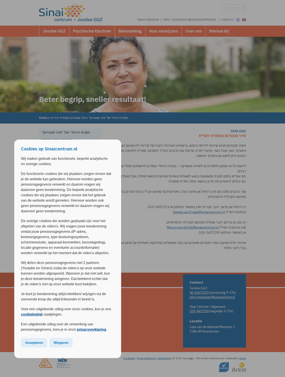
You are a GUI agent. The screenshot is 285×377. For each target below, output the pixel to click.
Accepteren (34, 343)
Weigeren (61, 343)
